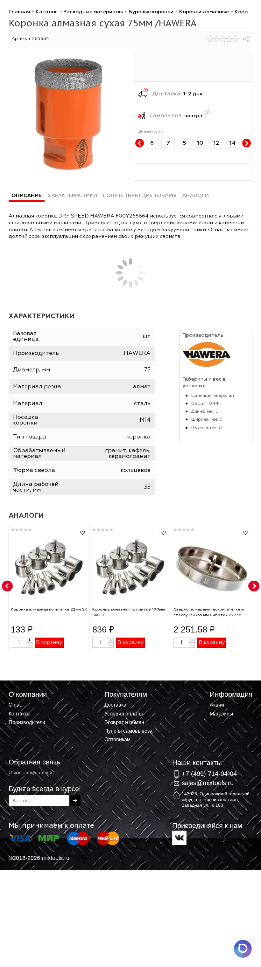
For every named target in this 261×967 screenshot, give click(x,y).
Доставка (115, 705)
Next (246, 143)
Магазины (221, 713)
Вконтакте (179, 838)
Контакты (20, 713)
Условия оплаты (123, 713)
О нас (15, 705)
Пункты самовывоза (128, 731)
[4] (229, 39)
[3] (223, 39)
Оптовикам (117, 739)
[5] (235, 39)
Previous (139, 143)
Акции (217, 705)
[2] (217, 39)
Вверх (224, 695)
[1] (210, 39)
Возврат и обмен (124, 722)
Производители (27, 722)
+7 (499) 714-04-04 (209, 773)
